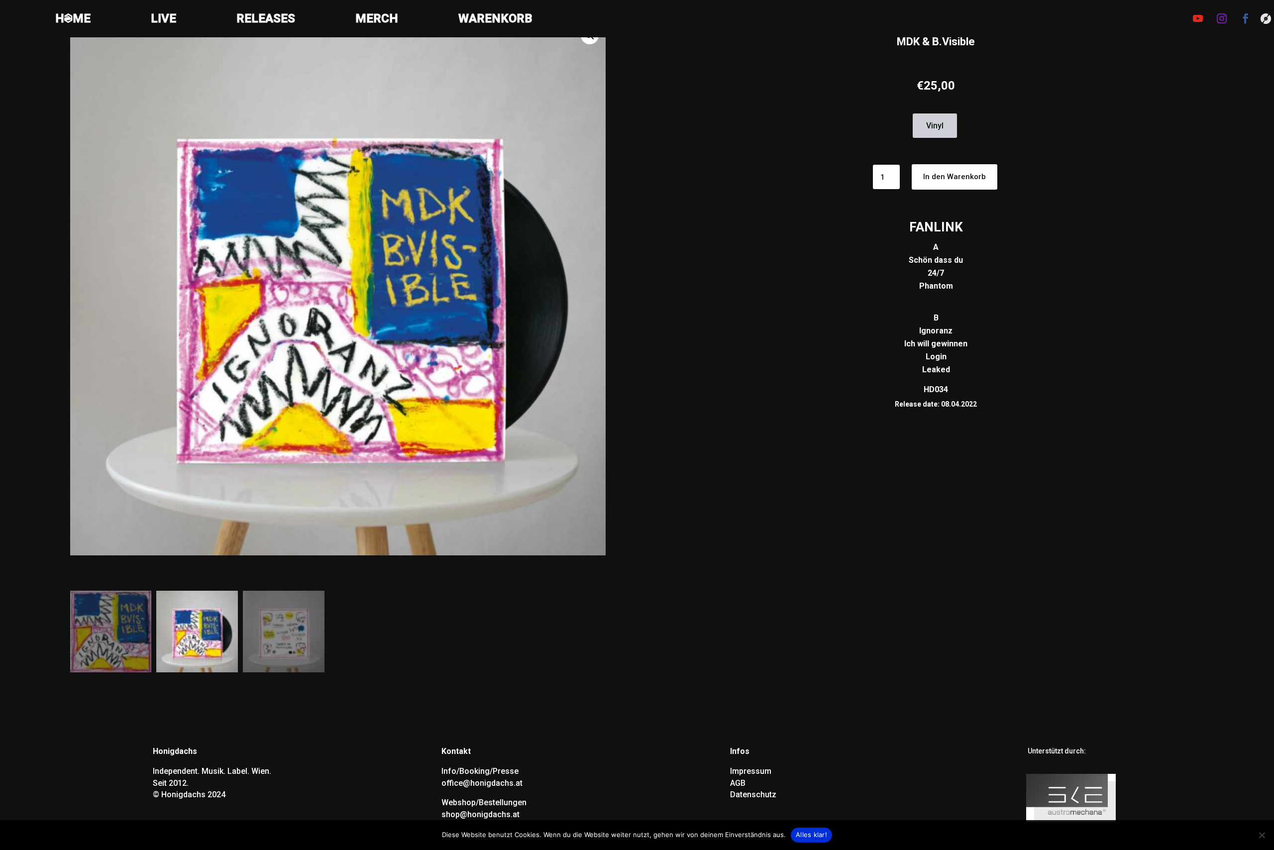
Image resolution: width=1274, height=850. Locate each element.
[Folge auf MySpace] (1266, 19)
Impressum (750, 771)
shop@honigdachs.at (480, 814)
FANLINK (936, 226)
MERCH (376, 20)
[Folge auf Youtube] (1198, 18)
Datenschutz (753, 794)
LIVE (163, 20)
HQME (73, 20)
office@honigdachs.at (482, 783)
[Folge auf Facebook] (1246, 18)
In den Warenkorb (954, 176)
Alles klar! (811, 835)
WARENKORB (495, 20)
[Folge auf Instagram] (1222, 18)
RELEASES (265, 20)
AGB (737, 783)
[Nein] (1262, 835)
